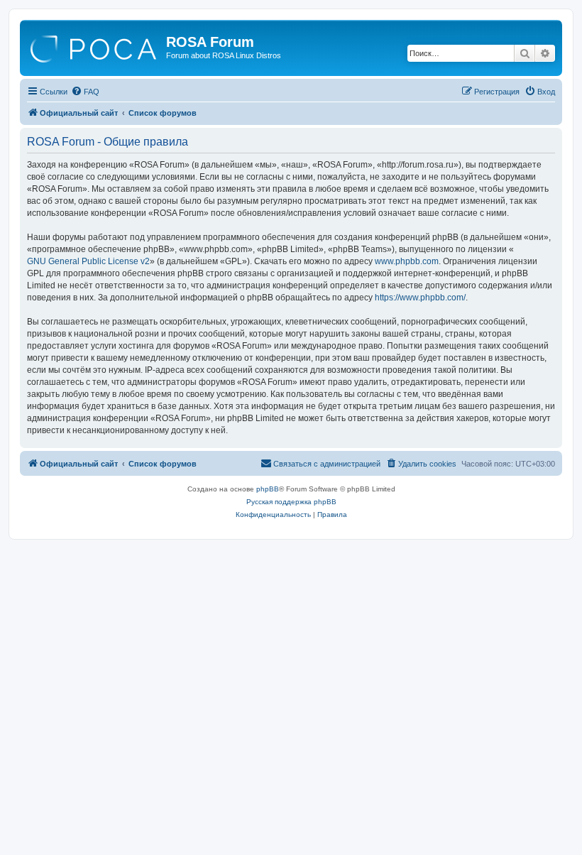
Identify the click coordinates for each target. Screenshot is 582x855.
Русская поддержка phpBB (291, 502)
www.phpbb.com (407, 261)
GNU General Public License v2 (88, 261)
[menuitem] (85, 91)
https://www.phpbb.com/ (420, 298)
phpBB (267, 489)
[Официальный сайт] (94, 46)
